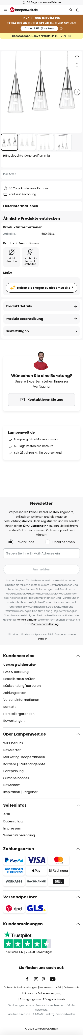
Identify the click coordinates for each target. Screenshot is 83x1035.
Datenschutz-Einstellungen (20, 987)
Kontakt (9, 706)
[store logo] (26, 10)
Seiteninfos (15, 805)
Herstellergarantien (18, 713)
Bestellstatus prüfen (19, 679)
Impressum (12, 828)
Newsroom (11, 785)
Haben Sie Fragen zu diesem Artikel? (45, 288)
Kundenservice (18, 656)
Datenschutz (13, 821)
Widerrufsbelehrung (19, 835)
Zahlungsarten (14, 692)
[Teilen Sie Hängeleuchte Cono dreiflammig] (77, 65)
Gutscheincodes (16, 778)
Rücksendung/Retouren (22, 685)
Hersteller (41, 639)
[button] (9, 142)
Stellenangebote (32, 764)
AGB (6, 814)
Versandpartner (20, 897)
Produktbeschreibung (24, 318)
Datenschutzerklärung (45, 624)
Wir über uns (13, 743)
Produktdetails (19, 306)
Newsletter (12, 750)
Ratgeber (30, 792)
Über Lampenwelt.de (24, 734)
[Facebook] (29, 979)
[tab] (41, 688)
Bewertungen (17, 331)
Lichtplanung (13, 771)
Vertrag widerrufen (19, 664)
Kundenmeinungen (23, 924)
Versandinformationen (21, 699)
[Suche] (71, 10)
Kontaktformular (27, 619)
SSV (39, 28)
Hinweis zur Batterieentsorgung (42, 993)
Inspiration (11, 792)
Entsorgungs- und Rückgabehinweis (42, 999)
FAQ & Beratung (16, 671)
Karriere (9, 764)
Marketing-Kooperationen (24, 757)
